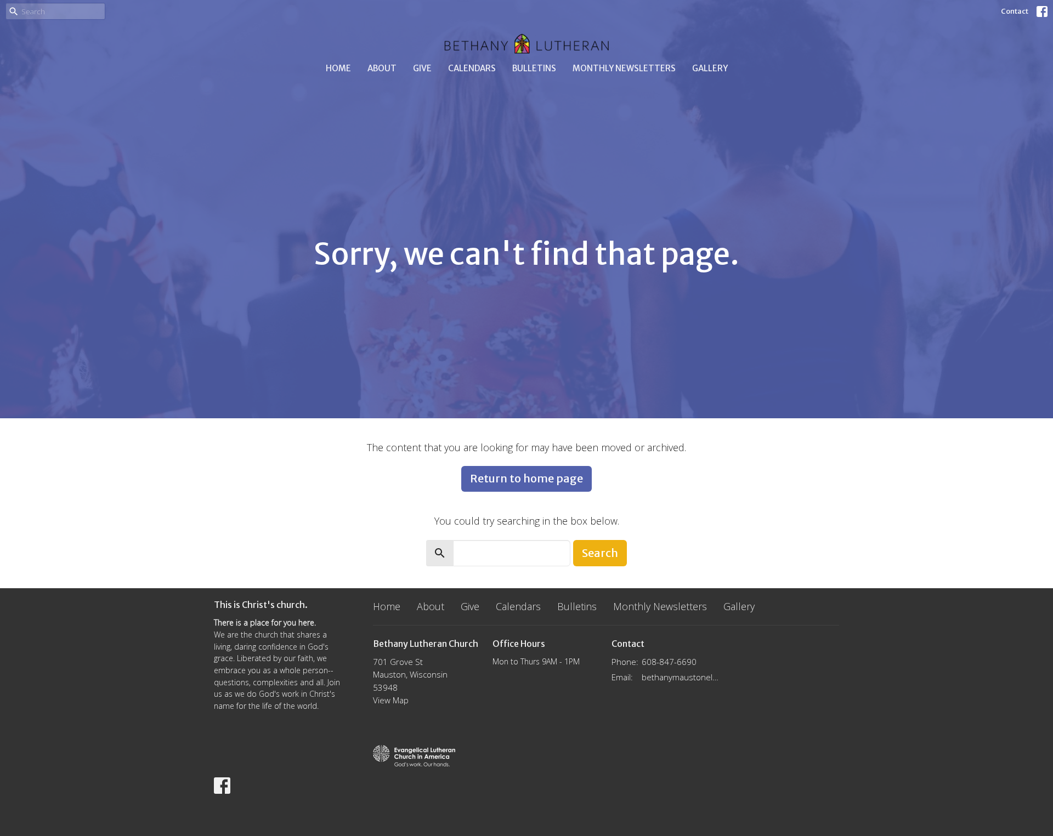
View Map (391, 700)
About (382, 68)
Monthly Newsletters (624, 68)
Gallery (710, 68)
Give (422, 68)
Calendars (472, 68)
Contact (1014, 11)
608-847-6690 (669, 661)
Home (338, 68)
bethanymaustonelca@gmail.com (681, 677)
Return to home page (526, 478)
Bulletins (534, 68)
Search (600, 553)
